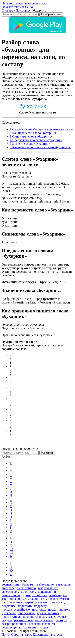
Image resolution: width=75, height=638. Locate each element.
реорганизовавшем (42, 623)
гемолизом (27, 591)
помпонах (39, 609)
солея (44, 627)
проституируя (11, 616)
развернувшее (57, 616)
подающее (9, 606)
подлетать (25, 606)
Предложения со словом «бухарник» (36, 140)
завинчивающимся (14, 598)
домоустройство (36, 595)
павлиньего (37, 598)
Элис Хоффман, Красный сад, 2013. (34, 282)
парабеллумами (58, 598)
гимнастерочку (12, 595)
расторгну (62, 620)
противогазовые (34, 616)
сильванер (31, 627)
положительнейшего (16, 609)
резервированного (14, 623)
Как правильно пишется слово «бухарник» (40, 147)
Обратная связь (21, 634)
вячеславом (9, 591)
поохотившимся (59, 609)
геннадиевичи (46, 591)
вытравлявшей (48, 588)
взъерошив (63, 584)
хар (4, 187)
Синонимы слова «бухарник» (31, 136)
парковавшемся (12, 602)
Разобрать (47, 452)
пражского (9, 613)
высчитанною (26, 588)
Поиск (6, 634)
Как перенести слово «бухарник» (34, 133)
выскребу (8, 588)
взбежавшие (45, 584)
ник (4, 201)
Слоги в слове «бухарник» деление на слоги (41, 129)
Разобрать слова (51, 14)
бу (3, 183)
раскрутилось (23, 620)
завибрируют (58, 595)
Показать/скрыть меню (17, 7)
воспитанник (11, 584)
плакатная (56, 602)
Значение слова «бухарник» (30, 143)
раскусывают (44, 620)
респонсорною (12, 627)
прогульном (26, 613)
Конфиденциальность (47, 634)
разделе (7, 620)
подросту (40, 606)
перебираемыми (36, 602)
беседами (28, 584)
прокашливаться (48, 613)
